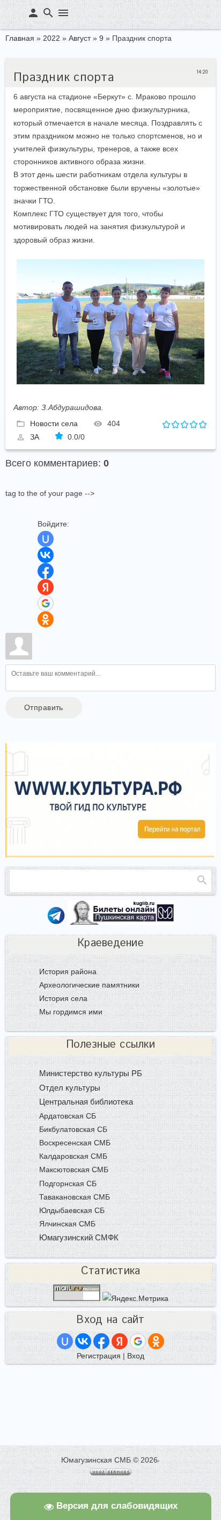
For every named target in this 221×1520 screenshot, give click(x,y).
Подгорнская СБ (68, 1183)
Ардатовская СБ (67, 1116)
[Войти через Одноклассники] (46, 619)
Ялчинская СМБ (67, 1223)
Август (80, 38)
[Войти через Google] (46, 603)
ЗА (34, 437)
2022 (51, 38)
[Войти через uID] (46, 539)
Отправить (43, 707)
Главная (19, 38)
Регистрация (99, 1355)
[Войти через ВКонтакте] (46, 555)
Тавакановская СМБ (74, 1197)
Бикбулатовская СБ (73, 1129)
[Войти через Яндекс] (46, 587)
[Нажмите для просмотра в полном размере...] (110, 381)
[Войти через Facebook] (46, 571)
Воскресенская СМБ (74, 1142)
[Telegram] (56, 922)
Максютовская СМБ (73, 1169)
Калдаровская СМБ (73, 1156)
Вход (135, 1355)
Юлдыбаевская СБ (72, 1210)
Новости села (54, 423)
